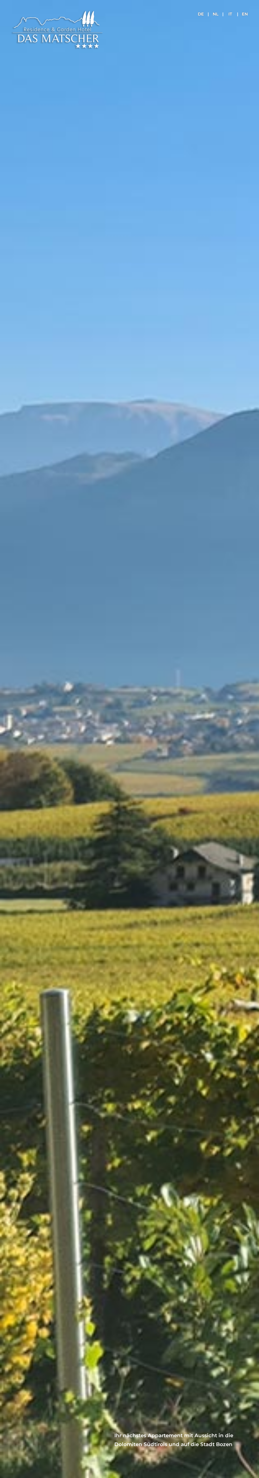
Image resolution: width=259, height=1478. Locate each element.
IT (230, 14)
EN (245, 14)
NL (216, 14)
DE (201, 14)
